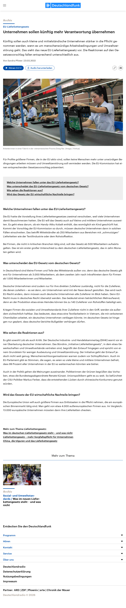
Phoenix (33, 589)
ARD (17, 589)
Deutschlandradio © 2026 (19, 594)
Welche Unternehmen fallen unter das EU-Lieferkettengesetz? (43, 182)
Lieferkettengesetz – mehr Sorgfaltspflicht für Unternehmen (38, 436)
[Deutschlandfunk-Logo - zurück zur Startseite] (63, 5)
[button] (4, 5)
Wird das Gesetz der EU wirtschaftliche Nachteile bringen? (40, 194)
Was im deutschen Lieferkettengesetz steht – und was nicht (38, 432)
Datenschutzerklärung (17, 571)
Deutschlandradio (14, 566)
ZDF (24, 589)
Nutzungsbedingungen (17, 576)
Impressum (10, 581)
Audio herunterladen (41, 68)
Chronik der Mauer (58, 589)
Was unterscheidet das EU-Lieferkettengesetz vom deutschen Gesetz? (48, 186)
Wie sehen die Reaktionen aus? (25, 190)
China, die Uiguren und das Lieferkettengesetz (30, 440)
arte (43, 589)
